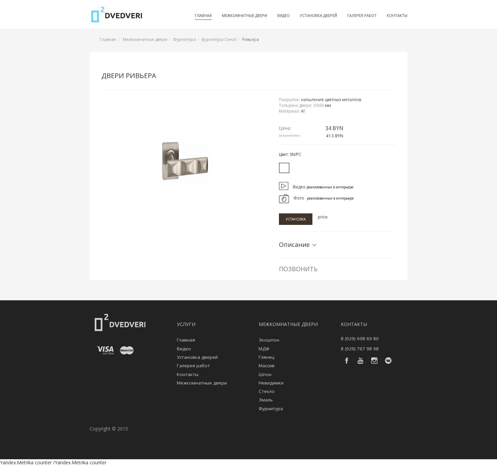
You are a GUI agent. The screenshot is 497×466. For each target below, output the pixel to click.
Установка (296, 219)
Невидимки (271, 383)
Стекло (267, 391)
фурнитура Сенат (219, 39)
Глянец (266, 357)
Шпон (265, 374)
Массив (267, 366)
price (323, 217)
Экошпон (269, 340)
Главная (203, 15)
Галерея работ (362, 15)
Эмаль (266, 400)
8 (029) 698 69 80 (360, 338)
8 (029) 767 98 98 (360, 349)
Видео (283, 15)
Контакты (397, 15)
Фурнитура (184, 39)
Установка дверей (318, 15)
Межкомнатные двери (244, 15)
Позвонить (298, 269)
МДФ (264, 349)
